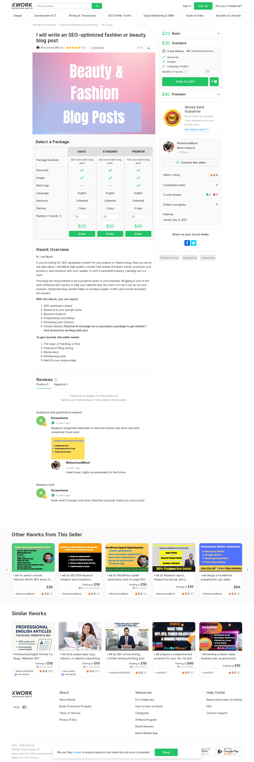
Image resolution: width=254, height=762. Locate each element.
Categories (142, 713)
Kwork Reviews (144, 726)
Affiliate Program (146, 719)
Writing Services (169, 257)
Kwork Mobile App (146, 733)
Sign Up (203, 5)
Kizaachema (59, 418)
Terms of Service (69, 713)
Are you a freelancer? (229, 5)
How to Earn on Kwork (149, 706)
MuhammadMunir (78, 462)
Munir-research (186, 147)
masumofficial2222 (120, 672)
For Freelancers (144, 699)
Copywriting (189, 257)
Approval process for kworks (224, 699)
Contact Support (217, 713)
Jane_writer (69, 671)
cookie (77, 752)
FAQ (209, 706)
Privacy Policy (68, 719)
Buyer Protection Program (75, 706)
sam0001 (161, 672)
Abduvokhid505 (24, 671)
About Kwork (67, 699)
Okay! (166, 752)
